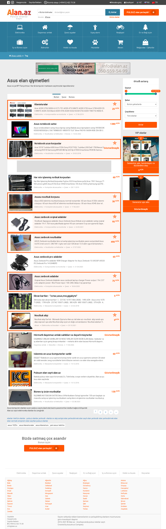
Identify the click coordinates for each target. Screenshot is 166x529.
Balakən (48, 483)
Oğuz (9, 496)
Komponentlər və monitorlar (55, 114)
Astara (123, 480)
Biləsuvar (124, 483)
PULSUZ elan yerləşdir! (138, 12)
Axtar (140, 124)
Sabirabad (124, 498)
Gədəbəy (48, 488)
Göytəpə (10, 488)
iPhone (47, 17)
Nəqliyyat (73, 473)
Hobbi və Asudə (129, 473)
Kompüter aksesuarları (53, 187)
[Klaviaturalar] (20, 110)
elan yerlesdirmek (71, 418)
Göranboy (86, 486)
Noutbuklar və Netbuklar (54, 134)
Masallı (10, 493)
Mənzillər (52, 345)
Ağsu (85, 480)
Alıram (36, 325)
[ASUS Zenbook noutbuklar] (20, 243)
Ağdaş (9, 480)
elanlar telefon (13, 418)
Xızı (8, 509)
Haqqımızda (21, 2)
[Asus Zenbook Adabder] (20, 282)
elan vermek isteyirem (16, 421)
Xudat (47, 509)
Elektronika (38, 114)
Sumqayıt (48, 504)
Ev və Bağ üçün (89, 473)
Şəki (84, 504)
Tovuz (9, 506)
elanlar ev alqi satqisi (55, 418)
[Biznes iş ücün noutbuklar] (20, 397)
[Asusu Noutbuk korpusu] (20, 202)
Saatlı (85, 498)
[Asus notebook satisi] (20, 129)
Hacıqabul (124, 488)
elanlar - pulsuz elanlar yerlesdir (33, 418)
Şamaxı (85, 501)
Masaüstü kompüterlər (53, 306)
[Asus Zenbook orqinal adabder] (20, 222)
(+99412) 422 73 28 (15, 524)
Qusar (9, 498)
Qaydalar (10, 517)
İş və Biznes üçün (109, 473)
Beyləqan (86, 483)
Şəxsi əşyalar (57, 473)
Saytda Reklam (35, 2)
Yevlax (85, 509)
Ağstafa (48, 480)
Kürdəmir (86, 491)
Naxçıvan (86, 493)
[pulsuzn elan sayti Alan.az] (20, 378)
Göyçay (123, 486)
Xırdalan (124, 506)
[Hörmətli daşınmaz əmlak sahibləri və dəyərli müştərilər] (20, 340)
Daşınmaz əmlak (40, 345)
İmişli (9, 491)
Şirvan (123, 501)
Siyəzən (10, 504)
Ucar (46, 506)
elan (115, 418)
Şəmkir (123, 504)
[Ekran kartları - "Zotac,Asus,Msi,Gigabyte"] (20, 301)
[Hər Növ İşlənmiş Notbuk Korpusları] (20, 183)
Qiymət (128, 88)
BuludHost (71, 525)
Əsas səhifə (16, 56)
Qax (46, 496)
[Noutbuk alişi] (20, 321)
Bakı (8, 483)
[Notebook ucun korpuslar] (20, 149)
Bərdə (9, 486)
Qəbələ (47, 498)
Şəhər (127, 100)
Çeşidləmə (129, 112)
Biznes (72, 97)
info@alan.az (12, 526)
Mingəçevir (49, 493)
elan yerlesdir (93, 418)
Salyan (47, 501)
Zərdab (9, 511)
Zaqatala (124, 509)
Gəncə (85, 488)
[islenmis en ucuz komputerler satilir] (20, 359)
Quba (123, 496)
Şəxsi (64, 97)
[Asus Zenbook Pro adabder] (20, 262)
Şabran (9, 501)
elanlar (45, 421)
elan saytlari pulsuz (34, 421)
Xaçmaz (86, 506)
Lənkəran (124, 491)
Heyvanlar (146, 473)
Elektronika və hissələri (50, 325)
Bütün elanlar (115, 17)
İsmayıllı (48, 491)
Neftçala (124, 493)
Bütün (56, 97)
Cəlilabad (48, 486)
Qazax (85, 496)
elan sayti (83, 418)
